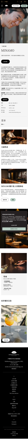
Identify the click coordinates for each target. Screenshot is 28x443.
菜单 (2, 124)
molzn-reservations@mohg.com (14, 367)
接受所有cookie (14, 228)
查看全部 (4, 46)
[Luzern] (6, 6)
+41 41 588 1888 (14, 365)
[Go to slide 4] (16, 246)
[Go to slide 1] (11, 246)
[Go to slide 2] (13, 246)
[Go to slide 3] (14, 246)
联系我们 (14, 368)
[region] (14, 221)
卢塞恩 (6, 1)
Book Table (16, 5)
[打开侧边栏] (2, 5)
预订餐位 (5, 61)
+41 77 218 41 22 (12, 110)
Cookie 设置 (14, 225)
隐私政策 (11, 221)
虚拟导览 (5, 99)
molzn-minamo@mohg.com (15, 112)
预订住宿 (24, 6)
